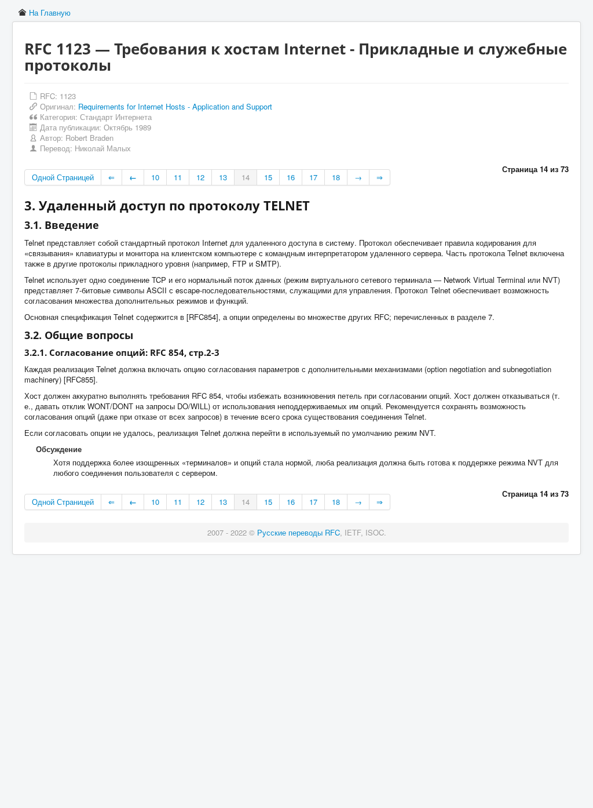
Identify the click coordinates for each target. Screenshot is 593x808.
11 (178, 177)
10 (155, 177)
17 (313, 177)
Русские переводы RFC (298, 532)
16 (291, 177)
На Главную (50, 12)
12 (200, 177)
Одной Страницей (63, 177)
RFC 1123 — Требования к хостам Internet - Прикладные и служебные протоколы (295, 56)
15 (268, 177)
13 (223, 177)
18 (336, 177)
